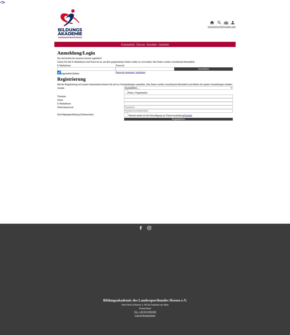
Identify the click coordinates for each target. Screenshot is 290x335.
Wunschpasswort (65, 107)
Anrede (60, 88)
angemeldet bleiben (70, 73)
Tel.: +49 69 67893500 (145, 312)
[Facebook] (141, 228)
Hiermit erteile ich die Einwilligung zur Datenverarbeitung (156, 115)
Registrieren (178, 119)
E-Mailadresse (64, 65)
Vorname (61, 96)
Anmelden (203, 69)
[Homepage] (70, 24)
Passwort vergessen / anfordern (130, 72)
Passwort (120, 65)
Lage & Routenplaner (145, 315)
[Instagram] (149, 228)
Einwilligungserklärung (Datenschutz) (75, 114)
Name (60, 100)
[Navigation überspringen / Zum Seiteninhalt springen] (2, 2)
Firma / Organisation (137, 92)
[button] (145, 69)
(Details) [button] (188, 115)
